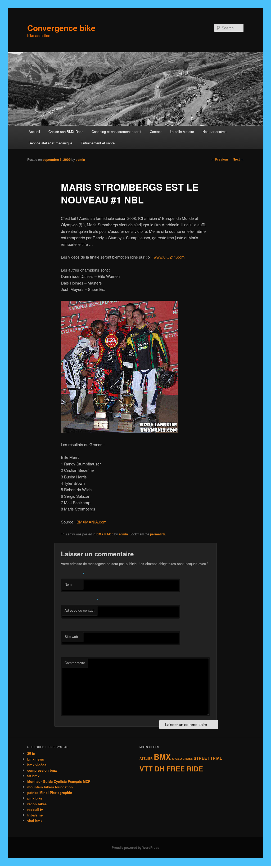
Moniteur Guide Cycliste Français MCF (58, 781)
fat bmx (33, 775)
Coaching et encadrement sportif (116, 131)
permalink (157, 534)
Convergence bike (61, 27)
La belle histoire (182, 131)
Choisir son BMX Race (65, 131)
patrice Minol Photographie (49, 792)
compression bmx (42, 770)
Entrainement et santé (98, 142)
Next (238, 159)
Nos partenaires (214, 131)
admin (80, 159)
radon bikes (37, 803)
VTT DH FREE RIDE (171, 769)
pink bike (34, 798)
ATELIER (146, 758)
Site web (71, 636)
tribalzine (35, 815)
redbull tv (35, 809)
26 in (31, 753)
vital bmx (34, 820)
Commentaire (75, 662)
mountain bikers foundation (50, 786)
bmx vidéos (36, 764)
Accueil (34, 131)
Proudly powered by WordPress (135, 847)
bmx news (35, 759)
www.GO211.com (169, 257)
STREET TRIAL (208, 758)
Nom (68, 584)
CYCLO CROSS (182, 759)
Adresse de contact (79, 610)
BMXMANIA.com (91, 522)
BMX (162, 756)
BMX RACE (105, 534)
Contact (156, 131)
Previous (220, 159)
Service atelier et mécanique (50, 142)
